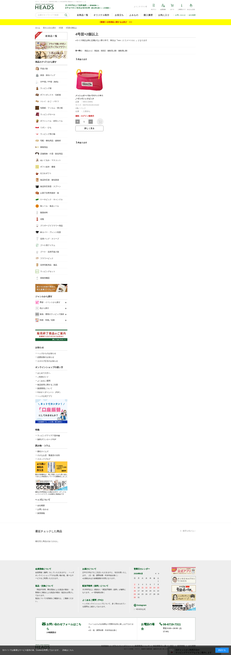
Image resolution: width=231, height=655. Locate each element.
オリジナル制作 (101, 15)
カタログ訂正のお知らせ (47, 361)
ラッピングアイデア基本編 (48, 435)
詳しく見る (89, 128)
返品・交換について (44, 586)
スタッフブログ (43, 459)
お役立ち (119, 15)
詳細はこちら (68, 650)
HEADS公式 (140, 609)
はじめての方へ (43, 373)
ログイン (153, 9)
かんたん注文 (191, 9)
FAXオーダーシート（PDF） (49, 392)
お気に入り (164, 15)
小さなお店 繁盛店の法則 (48, 455)
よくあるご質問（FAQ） (93, 600)
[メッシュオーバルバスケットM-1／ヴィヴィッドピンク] (89, 79)
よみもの (133, 15)
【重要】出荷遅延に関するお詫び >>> (115, 22)
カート (172, 9)
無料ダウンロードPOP (46, 439)
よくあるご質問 (43, 381)
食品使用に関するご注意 (47, 385)
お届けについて (89, 569)
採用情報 (41, 513)
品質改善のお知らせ (45, 357)
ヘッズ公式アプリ (44, 396)
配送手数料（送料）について (95, 586)
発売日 (103, 51)
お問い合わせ (180, 15)
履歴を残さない (189, 531)
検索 (66, 15)
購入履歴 (148, 15)
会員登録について (43, 569)
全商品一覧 (82, 15)
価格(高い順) (122, 51)
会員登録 (163, 9)
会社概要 (192, 15)
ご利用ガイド (182, 9)
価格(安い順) (112, 51)
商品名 (96, 51)
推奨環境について (44, 388)
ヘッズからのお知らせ (46, 353)
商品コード (89, 51)
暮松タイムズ (43, 451)
